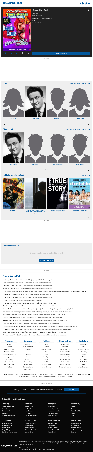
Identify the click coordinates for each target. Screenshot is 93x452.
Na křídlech (83, 362)
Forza (28, 357)
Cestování (27, 374)
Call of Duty (28, 362)
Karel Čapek (52, 432)
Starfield (28, 349)
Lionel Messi (29, 432)
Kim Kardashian (65, 354)
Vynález (9, 367)
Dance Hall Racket (41, 10)
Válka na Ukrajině (9, 349)
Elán (72, 415)
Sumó (46, 359)
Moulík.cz (22, 376)
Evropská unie (9, 362)
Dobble (83, 354)
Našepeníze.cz (50, 376)
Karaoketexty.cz (69, 374)
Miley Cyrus (51, 406)
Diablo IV (28, 354)
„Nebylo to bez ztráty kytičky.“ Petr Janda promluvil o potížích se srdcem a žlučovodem (29, 303)
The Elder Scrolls (28, 364)
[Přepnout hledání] (79, 3)
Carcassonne (84, 344)
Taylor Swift (65, 362)
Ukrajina (9, 347)
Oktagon (46, 347)
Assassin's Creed (28, 347)
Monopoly (84, 352)
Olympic (73, 406)
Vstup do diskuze (46, 261)
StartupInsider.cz (69, 376)
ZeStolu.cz (51, 374)
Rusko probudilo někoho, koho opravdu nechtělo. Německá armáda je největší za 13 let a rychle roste (34, 315)
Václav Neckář (29, 409)
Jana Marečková (7, 423)
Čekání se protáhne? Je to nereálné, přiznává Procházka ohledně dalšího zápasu (27, 283)
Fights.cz (46, 341)
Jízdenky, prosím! (84, 367)
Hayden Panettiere (31, 415)
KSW (46, 354)
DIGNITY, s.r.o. (52, 449)
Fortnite (27, 359)
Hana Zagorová (65, 349)
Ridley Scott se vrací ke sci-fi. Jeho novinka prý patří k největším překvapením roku (28, 288)
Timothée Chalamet (65, 367)
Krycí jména (83, 359)
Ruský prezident (9, 357)
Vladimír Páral (52, 423)
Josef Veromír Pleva (54, 430)
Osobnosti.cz (65, 341)
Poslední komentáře (11, 246)
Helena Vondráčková (54, 411)
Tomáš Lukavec (53, 428)
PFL (46, 352)
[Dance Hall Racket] (17, 30)
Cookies (26, 448)
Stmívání (5, 409)
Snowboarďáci (6, 411)
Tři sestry (74, 413)
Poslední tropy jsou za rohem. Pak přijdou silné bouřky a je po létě (23, 300)
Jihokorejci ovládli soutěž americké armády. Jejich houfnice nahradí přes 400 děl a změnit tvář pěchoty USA (35, 320)
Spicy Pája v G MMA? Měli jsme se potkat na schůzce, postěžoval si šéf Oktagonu (27, 285)
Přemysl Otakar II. (77, 428)
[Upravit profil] (88, 10)
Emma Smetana (65, 364)
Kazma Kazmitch (65, 352)
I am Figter (46, 357)
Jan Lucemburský (76, 430)
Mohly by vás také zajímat (13, 175)
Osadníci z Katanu (83, 349)
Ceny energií (9, 359)
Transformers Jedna (8, 406)
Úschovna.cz (79, 374)
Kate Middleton (76, 423)
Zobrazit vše (86, 83)
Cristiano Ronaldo (31, 430)
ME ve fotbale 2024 (9, 354)
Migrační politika (9, 352)
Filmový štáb (8, 129)
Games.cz (28, 341)
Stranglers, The (76, 411)
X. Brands (28, 413)
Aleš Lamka (29, 425)
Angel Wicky (6, 430)
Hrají (5, 83)
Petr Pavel (65, 347)
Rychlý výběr (61, 53)
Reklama (21, 448)
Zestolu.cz (83, 341)
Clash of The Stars (46, 349)
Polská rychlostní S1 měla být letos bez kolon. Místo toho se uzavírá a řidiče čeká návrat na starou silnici (35, 335)
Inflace (9, 344)
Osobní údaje (33, 448)
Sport (17, 374)
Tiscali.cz (9, 341)
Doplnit (72, 389)
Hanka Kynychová (30, 423)
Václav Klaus (75, 425)
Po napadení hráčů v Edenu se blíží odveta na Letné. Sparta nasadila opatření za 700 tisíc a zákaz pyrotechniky (37, 329)
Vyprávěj (5, 413)
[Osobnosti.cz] (12, 3)
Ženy (21, 374)
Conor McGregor (46, 367)
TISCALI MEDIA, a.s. (36, 449)
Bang (83, 347)
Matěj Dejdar (29, 428)
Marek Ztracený (65, 359)
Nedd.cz (86, 374)
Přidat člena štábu (74, 129)
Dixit (83, 357)
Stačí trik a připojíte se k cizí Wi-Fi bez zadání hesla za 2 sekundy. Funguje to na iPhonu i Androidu (32, 317)
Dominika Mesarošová (9, 432)
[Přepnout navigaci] (82, 3)
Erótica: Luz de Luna (8, 415)
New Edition (29, 411)
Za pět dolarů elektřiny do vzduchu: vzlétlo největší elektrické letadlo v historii (27, 294)
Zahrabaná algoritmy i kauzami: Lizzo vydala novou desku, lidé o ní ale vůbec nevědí (28, 306)
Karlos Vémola (46, 362)
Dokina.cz (35, 376)
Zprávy (12, 374)
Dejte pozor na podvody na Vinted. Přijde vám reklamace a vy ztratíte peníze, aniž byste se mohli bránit (34, 332)
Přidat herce (76, 83)
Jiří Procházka (46, 364)
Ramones (74, 409)
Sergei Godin (29, 406)
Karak (83, 364)
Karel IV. (73, 432)
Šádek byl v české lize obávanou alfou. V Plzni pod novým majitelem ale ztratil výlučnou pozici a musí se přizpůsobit (38, 309)
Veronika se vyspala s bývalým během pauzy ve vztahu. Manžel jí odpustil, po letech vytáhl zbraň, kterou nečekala (37, 312)
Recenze (27, 344)
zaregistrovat (42, 389)
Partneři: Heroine (46, 383)
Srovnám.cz (59, 376)
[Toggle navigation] (88, 3)
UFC (46, 344)
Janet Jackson (52, 415)
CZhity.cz (42, 376)
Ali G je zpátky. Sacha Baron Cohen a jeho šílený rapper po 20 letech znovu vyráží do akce (30, 280)
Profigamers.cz (42, 374)
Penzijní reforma (9, 364)
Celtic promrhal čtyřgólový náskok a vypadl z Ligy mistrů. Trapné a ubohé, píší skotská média (31, 323)
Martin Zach (6, 428)
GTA (28, 352)
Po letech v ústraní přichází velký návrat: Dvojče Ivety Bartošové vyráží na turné (27, 297)
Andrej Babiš (65, 344)
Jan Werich (51, 425)
